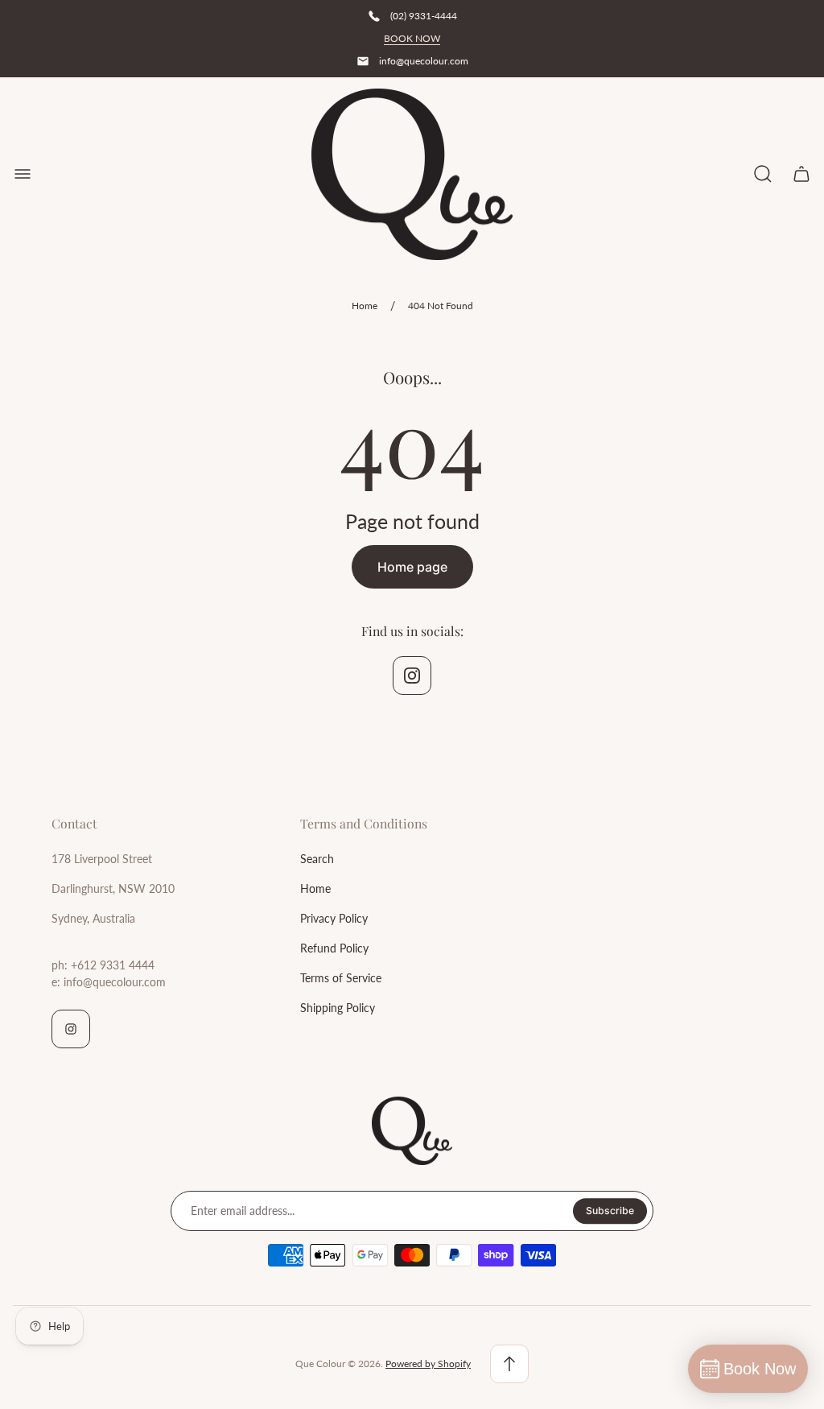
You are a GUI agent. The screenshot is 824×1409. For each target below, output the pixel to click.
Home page (412, 567)
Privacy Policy (334, 918)
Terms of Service (340, 978)
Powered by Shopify (428, 1363)
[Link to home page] (412, 1131)
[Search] (763, 174)
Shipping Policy (337, 1007)
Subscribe (610, 1210)
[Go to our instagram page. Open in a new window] (412, 675)
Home (364, 306)
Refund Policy (334, 948)
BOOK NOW (412, 38)
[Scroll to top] (509, 1364)
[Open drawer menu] (22, 173)
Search (317, 859)
